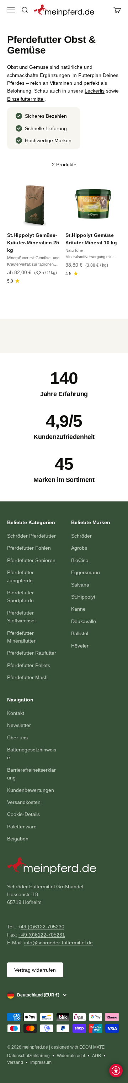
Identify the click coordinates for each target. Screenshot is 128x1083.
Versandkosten (24, 802)
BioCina (80, 560)
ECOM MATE (92, 1047)
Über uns (17, 737)
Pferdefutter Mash (27, 677)
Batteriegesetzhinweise (31, 753)
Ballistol (79, 633)
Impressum (41, 1062)
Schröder (81, 536)
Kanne (78, 609)
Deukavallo (83, 621)
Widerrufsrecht (71, 1055)
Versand (15, 1062)
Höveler (80, 646)
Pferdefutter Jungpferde (20, 576)
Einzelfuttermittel (25, 99)
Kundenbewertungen (30, 790)
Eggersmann (85, 572)
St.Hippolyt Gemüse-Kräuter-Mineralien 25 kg (33, 242)
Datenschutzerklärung (28, 1055)
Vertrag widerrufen (35, 970)
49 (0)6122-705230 (42, 926)
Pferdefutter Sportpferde (20, 596)
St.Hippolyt (83, 597)
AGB (96, 1055)
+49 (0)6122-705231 (41, 935)
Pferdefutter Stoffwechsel (21, 616)
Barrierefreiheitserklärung (31, 774)
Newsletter (19, 725)
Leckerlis (95, 91)
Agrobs (79, 548)
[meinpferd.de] (64, 867)
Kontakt (15, 713)
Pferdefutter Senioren (31, 560)
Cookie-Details (23, 814)
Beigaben (17, 839)
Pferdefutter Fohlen (29, 548)
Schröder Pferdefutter (31, 536)
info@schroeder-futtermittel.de (58, 942)
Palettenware (22, 826)
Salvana (80, 585)
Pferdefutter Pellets (28, 665)
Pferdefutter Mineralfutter (21, 637)
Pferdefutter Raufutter (31, 653)
